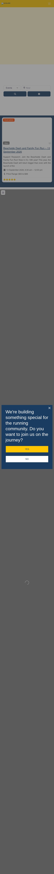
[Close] (49, 408)
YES (27, 449)
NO (27, 459)
